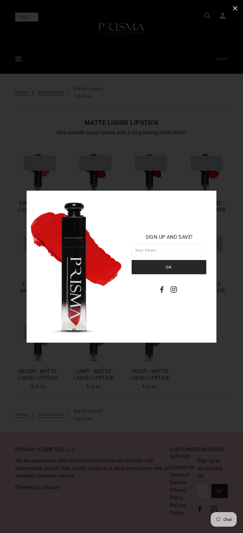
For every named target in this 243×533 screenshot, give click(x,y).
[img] (162, 290)
